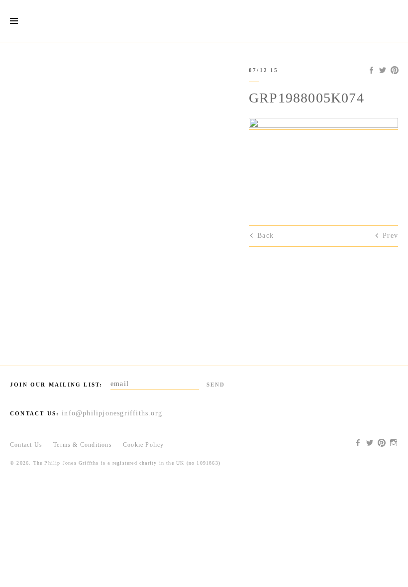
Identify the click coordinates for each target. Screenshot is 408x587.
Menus (13, 21)
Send (215, 385)
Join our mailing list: (56, 385)
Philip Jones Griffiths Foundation (204, 21)
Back (265, 235)
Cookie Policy (143, 444)
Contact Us (26, 444)
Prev (390, 235)
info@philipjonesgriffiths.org (112, 413)
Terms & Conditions (82, 444)
